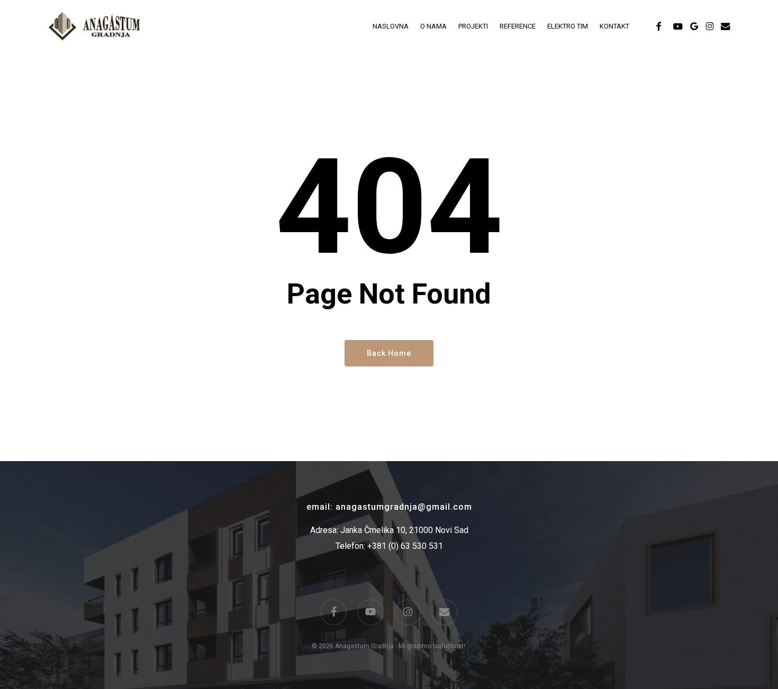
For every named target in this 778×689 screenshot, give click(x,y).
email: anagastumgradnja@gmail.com (389, 507)
